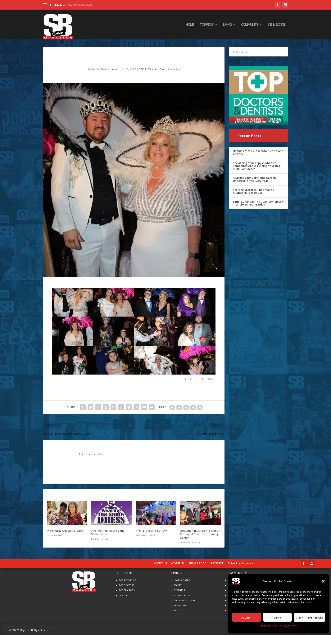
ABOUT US (160, 563)
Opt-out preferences (270, 626)
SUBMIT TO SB (197, 563)
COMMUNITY (249, 25)
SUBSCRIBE (217, 563)
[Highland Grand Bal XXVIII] (156, 513)
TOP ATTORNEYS (127, 580)
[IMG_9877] (72, 315)
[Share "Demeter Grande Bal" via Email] (144, 407)
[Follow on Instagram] (311, 563)
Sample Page (290, 626)
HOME (190, 25)
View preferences (309, 617)
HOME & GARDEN (182, 580)
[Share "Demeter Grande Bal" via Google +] (98, 407)
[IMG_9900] (113, 373)
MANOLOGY (74, 5)
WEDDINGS (179, 590)
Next (210, 379)
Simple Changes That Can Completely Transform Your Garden (258, 203)
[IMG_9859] (113, 315)
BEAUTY (178, 585)
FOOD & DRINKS (182, 595)
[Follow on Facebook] (304, 563)
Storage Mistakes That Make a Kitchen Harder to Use (253, 191)
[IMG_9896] (154, 373)
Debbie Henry (109, 69)
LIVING (227, 25)
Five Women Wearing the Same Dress (108, 532)
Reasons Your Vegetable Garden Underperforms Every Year (254, 179)
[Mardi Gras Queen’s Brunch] (67, 513)
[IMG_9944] (195, 344)
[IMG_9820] (113, 344)
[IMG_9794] (154, 344)
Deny (277, 617)
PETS (176, 610)
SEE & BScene (276, 25)
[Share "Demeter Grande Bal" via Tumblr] (106, 407)
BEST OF (123, 595)
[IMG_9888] (195, 373)
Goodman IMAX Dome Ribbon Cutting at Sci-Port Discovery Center (200, 534)
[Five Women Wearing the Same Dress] (111, 513)
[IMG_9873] (195, 315)
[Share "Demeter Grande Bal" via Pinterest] (113, 407)
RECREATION (180, 605)
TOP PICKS (207, 25)
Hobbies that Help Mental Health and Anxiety (258, 152)
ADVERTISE (177, 563)
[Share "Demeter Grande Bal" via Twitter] (90, 407)
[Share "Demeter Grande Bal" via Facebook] (83, 407)
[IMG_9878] (72, 344)
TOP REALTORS (126, 590)
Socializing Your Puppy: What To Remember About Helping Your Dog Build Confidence (256, 166)
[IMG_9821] (72, 373)
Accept (246, 617)
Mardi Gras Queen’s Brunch (65, 530)
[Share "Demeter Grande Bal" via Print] (152, 407)
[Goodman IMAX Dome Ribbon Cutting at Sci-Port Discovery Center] (200, 513)
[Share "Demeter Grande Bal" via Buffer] (129, 407)
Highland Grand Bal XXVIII (153, 530)
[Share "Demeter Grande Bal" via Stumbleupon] (136, 407)
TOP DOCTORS (126, 585)
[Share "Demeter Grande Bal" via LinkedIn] (121, 407)
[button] (323, 581)
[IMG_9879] (154, 315)
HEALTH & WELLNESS (184, 600)
